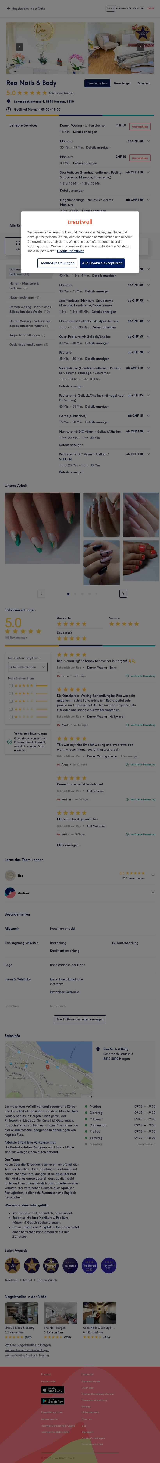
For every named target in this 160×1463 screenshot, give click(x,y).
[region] (80, 242)
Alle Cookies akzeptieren (102, 263)
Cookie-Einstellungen (57, 263)
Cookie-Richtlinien (70, 251)
